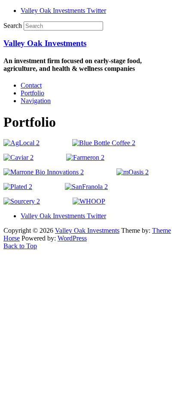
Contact (31, 85)
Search (12, 25)
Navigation (36, 100)
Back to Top (20, 246)
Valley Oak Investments (44, 43)
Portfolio (32, 93)
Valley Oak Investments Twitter (63, 10)
